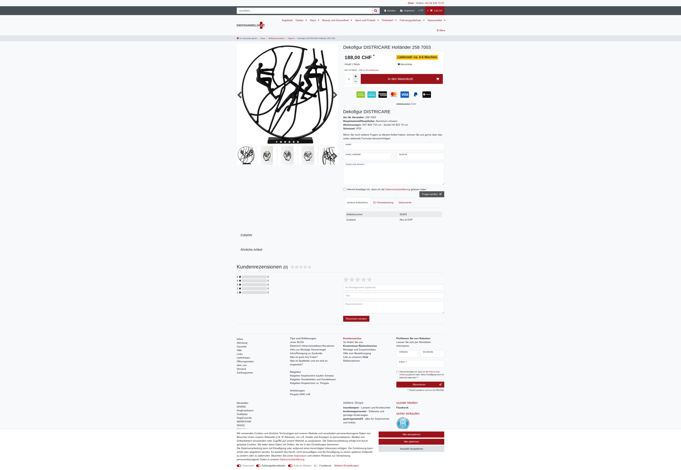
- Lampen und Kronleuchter (367, 407)
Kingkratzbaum (245, 410)
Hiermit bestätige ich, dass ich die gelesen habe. (387, 189)
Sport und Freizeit (365, 20)
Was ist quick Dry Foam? (304, 357)
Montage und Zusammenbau (359, 349)
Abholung (242, 342)
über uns (242, 365)
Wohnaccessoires (276, 38)
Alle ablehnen (411, 441)
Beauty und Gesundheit (335, 20)
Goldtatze (242, 414)
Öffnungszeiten (245, 361)
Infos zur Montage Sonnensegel (308, 349)
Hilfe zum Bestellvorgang (357, 353)
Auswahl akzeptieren (411, 448)
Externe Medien (302, 465)
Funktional (325, 465)
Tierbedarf (388, 20)
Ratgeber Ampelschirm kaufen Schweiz (312, 375)
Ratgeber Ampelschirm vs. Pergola (309, 383)
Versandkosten (372, 70)
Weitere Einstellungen (346, 465)
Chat (411, 3)
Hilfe (239, 350)
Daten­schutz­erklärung (292, 459)
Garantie (242, 346)
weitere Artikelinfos (357, 202)
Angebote (287, 20)
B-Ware (441, 30)
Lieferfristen (243, 357)
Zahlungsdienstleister (274, 465)
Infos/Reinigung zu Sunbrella (306, 353)
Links (240, 354)
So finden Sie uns (353, 342)
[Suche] (376, 11)
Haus (313, 20)
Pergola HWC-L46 (300, 394)
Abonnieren (419, 384)
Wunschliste (406, 64)
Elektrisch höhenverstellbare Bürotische (312, 345)
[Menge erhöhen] (355, 76)
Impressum (300, 455)
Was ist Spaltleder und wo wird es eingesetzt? (309, 362)
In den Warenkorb (400, 79)
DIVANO (241, 406)
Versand (241, 368)
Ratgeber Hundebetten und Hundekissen (313, 379)
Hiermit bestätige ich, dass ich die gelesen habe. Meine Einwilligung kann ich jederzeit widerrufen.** (422, 375)
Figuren (290, 38)
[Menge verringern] (355, 81)
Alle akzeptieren (411, 434)
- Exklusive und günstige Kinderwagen (363, 413)
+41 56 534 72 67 (434, 3)
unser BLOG (297, 342)
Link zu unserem (355, 357)
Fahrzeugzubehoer (411, 20)
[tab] (357, 202)
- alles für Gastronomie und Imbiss (366, 420)
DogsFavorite (244, 417)
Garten (300, 20)
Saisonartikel (435, 20)
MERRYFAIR (244, 421)
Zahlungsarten (245, 372)
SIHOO (241, 425)
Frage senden (430, 194)
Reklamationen (351, 360)
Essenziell (248, 465)
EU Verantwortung (383, 202)
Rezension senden (356, 318)
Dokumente (405, 202)
